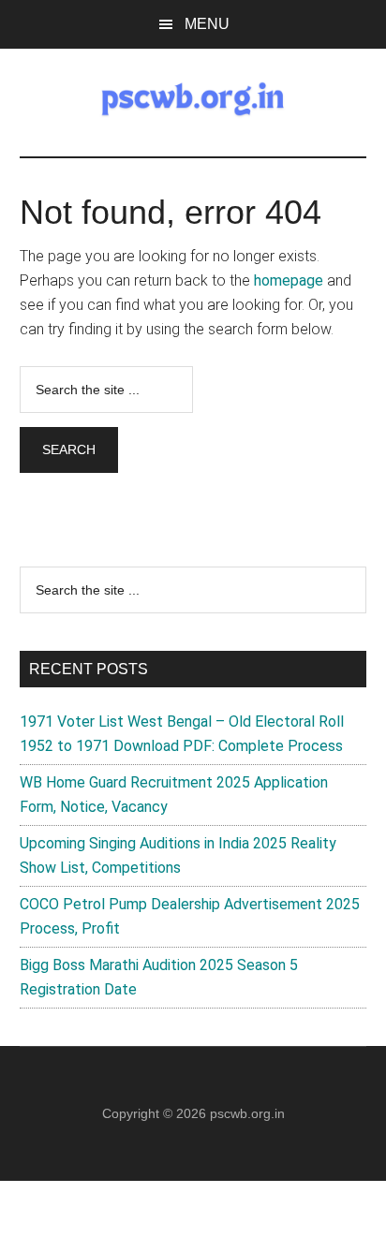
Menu (207, 24)
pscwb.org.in (247, 1113)
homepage (288, 280)
